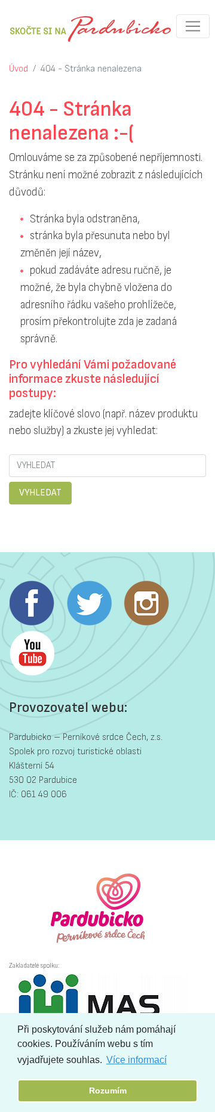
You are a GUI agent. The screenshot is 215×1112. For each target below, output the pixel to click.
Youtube (31, 653)
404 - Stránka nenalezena (91, 69)
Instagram (146, 603)
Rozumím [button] (108, 1090)
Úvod (18, 69)
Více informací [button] (136, 1060)
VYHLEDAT (40, 492)
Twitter (89, 603)
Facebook (31, 603)
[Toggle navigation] (193, 26)
